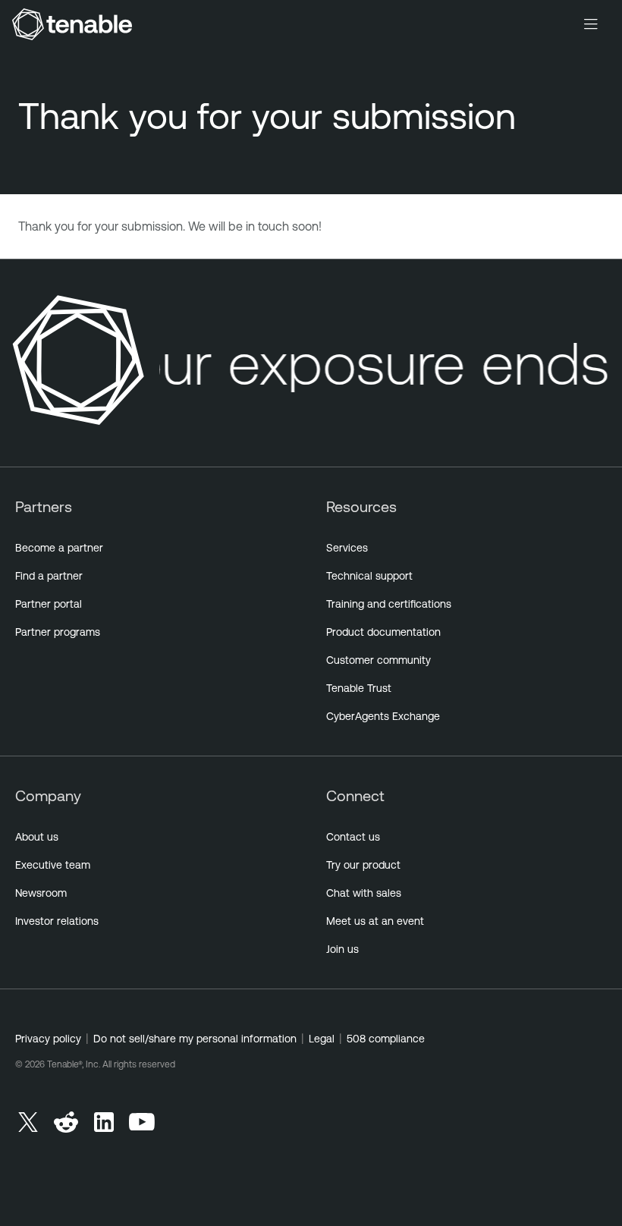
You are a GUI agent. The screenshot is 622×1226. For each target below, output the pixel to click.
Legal (322, 1039)
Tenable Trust (358, 688)
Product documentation (383, 632)
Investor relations (57, 921)
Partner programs (57, 632)
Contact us (353, 837)
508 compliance (386, 1039)
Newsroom (41, 893)
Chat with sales (363, 893)
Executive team (52, 865)
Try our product (363, 865)
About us (36, 837)
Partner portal (48, 604)
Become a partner (59, 548)
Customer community (378, 660)
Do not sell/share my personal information (195, 1039)
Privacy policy (48, 1039)
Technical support (369, 576)
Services (347, 548)
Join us (342, 949)
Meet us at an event (375, 921)
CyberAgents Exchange (383, 716)
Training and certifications (388, 604)
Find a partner (49, 576)
